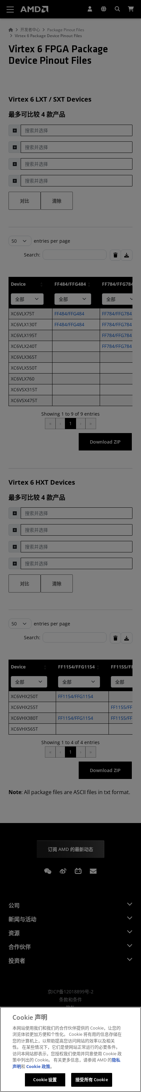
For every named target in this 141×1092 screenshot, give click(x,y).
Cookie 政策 (38, 1066)
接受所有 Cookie (91, 1079)
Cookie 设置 (45, 1079)
